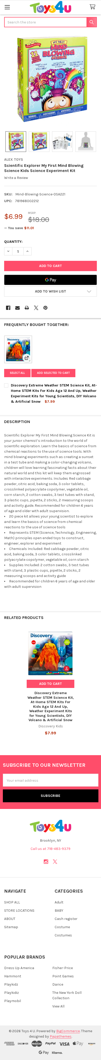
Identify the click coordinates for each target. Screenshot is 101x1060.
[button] (50, 291)
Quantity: (13, 241)
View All (58, 1006)
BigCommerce (68, 1031)
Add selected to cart (53, 373)
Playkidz (11, 984)
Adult (59, 902)
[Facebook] (8, 308)
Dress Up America (19, 968)
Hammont (12, 976)
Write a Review (16, 178)
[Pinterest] (45, 308)
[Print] (27, 308)
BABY (59, 910)
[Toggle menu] (7, 7)
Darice (57, 984)
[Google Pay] (50, 280)
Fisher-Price (62, 968)
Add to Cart (50, 684)
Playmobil (12, 1001)
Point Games (63, 976)
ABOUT (9, 919)
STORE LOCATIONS (19, 910)
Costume (62, 927)
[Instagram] (46, 862)
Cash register (66, 919)
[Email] (17, 308)
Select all (17, 373)
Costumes (63, 935)
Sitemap (11, 927)
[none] (50, 80)
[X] (36, 308)
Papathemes (60, 1036)
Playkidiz (11, 992)
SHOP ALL (12, 902)
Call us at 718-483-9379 (50, 849)
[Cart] (93, 7)
